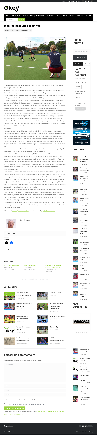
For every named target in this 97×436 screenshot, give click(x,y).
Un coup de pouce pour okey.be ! (23, 328)
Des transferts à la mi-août (85, 267)
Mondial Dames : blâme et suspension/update (85, 201)
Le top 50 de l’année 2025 (57, 316)
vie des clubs (34, 279)
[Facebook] (6, 234)
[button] (76, 332)
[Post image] (9, 296)
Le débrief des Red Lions (85, 258)
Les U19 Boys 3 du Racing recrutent (85, 241)
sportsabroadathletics (48, 211)
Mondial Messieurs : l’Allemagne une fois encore (85, 159)
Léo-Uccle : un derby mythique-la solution (22, 339)
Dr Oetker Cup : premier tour (84, 191)
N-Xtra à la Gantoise (56, 293)
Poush (12, 432)
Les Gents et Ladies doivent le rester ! (84, 231)
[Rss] (11, 234)
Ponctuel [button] (78, 63)
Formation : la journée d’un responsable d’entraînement (56, 306)
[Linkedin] (14, 234)
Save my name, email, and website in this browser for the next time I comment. (26, 400)
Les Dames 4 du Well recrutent (84, 249)
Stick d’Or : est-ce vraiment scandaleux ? (84, 378)
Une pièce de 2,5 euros (84, 275)
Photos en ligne (54, 327)
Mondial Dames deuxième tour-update (84, 294)
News (29, 279)
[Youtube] (9, 234)
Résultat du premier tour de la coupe (85, 169)
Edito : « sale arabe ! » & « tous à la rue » (85, 400)
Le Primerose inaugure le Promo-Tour (24, 305)
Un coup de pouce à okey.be (85, 359)
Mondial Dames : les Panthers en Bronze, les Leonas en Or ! (85, 180)
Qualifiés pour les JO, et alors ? (84, 351)
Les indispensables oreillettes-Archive (22, 317)
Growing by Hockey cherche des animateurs (24, 294)
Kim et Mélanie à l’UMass (11, 265)
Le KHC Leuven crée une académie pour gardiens (57, 339)
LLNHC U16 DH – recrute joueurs (84, 210)
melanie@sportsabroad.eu (20, 211)
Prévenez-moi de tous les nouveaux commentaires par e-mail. (25, 404)
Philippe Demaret (8, 426)
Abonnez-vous (80, 57)
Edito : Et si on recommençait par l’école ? (85, 389)
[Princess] (81, 330)
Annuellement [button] (89, 63)
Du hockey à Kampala (30, 265)
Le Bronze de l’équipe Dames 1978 (84, 220)
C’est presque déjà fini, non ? (85, 284)
